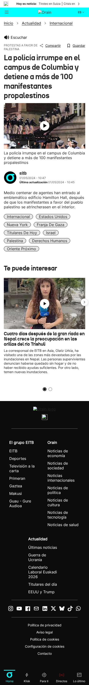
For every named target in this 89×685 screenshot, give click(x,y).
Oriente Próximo (21, 248)
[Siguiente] (79, 4)
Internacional (18, 216)
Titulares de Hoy (22, 232)
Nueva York (17, 224)
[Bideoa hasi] (44, 126)
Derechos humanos (49, 240)
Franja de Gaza (50, 224)
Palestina (15, 240)
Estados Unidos (53, 216)
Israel (51, 232)
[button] (84, 302)
